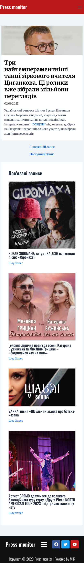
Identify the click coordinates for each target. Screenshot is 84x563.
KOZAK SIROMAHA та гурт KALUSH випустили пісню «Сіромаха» (42, 255)
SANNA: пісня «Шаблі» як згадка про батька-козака (42, 412)
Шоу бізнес (16, 263)
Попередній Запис (42, 147)
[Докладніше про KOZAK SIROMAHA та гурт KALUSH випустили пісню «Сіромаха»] (42, 215)
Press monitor (13, 6)
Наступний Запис (42, 154)
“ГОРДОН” (38, 124)
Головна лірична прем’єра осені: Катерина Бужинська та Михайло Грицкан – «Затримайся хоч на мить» (40, 348)
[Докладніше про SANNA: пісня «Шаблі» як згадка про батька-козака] (42, 387)
